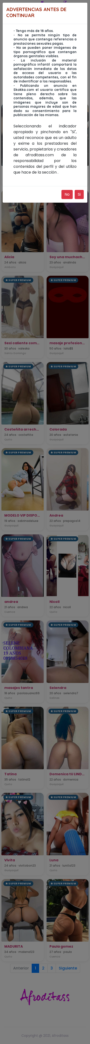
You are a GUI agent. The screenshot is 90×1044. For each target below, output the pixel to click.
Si (79, 194)
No (67, 194)
